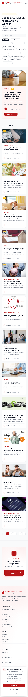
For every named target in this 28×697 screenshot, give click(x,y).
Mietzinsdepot (15, 53)
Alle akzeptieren (14, 685)
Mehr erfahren (17, 681)
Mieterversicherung (18, 43)
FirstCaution (5, 637)
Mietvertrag (6, 53)
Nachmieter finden (6, 662)
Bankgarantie (5, 619)
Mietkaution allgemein (8, 46)
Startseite (4, 10)
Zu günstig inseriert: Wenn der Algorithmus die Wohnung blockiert (13, 149)
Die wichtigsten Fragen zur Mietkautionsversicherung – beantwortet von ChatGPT (12, 517)
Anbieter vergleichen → (8, 645)
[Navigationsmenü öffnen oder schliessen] (25, 3)
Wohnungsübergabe (7, 657)
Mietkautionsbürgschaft (8, 617)
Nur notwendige (14, 689)
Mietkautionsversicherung (9, 49)
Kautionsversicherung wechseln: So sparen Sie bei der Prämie (14, 316)
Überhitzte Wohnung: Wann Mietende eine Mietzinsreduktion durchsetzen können (12, 95)
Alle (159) (5, 39)
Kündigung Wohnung (7, 655)
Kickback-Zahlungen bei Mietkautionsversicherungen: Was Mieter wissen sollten (13, 183)
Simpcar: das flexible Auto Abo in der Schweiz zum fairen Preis (13, 416)
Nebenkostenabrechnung (17, 56)
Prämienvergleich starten (13, 573)
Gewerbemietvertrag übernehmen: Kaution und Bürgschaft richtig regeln (11, 350)
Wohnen (19, 59)
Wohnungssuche (7, 63)
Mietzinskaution (6, 614)
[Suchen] (3, 35)
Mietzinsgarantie (6, 624)
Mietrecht (21, 49)
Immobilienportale (15, 39)
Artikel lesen (10, 114)
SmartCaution (5, 639)
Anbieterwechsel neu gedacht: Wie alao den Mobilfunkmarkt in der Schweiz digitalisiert (13, 450)
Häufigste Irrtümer (6, 665)
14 (20, 534)
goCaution (4, 634)
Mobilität (5, 56)
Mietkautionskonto (7, 622)
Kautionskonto (6, 43)
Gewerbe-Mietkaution (7, 627)
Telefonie (11, 59)
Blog (8, 10)
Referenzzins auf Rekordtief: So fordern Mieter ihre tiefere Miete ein (14, 250)
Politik (4, 59)
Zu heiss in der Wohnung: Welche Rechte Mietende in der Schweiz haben (14, 216)
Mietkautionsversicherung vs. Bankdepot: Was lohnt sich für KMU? (13, 283)
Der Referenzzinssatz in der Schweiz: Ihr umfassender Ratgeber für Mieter (12, 383)
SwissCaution (5, 642)
